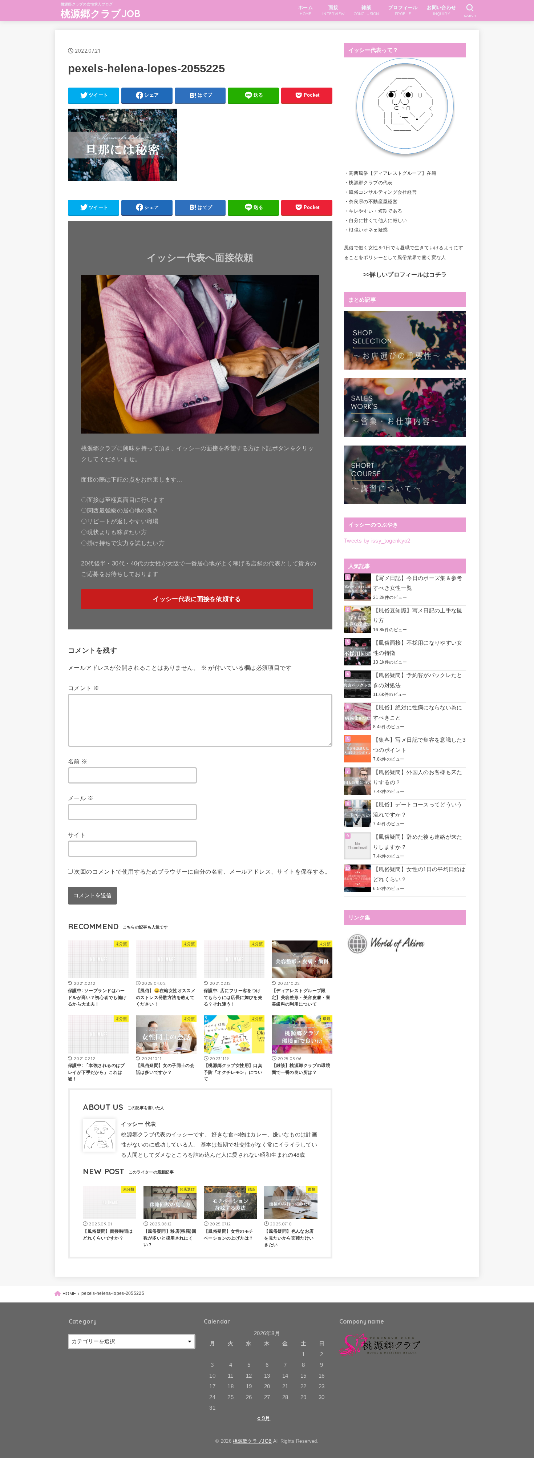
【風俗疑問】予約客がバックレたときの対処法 (417, 680)
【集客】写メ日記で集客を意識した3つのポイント (419, 745)
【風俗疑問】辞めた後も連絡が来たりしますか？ (417, 842)
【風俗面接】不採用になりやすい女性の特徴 (417, 648)
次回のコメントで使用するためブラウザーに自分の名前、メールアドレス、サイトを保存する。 (202, 871)
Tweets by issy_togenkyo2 (377, 541)
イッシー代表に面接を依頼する (197, 599)
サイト (77, 834)
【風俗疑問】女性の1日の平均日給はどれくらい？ (419, 874)
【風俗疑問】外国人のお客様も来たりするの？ (417, 777)
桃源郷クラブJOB (101, 13)
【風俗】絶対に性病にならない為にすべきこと (417, 713)
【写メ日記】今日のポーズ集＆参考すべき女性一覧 (417, 583)
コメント (83, 688)
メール (80, 798)
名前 (78, 761)
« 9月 (263, 1418)
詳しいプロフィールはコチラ (408, 274)
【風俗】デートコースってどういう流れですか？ (417, 810)
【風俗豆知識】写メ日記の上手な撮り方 (417, 616)
